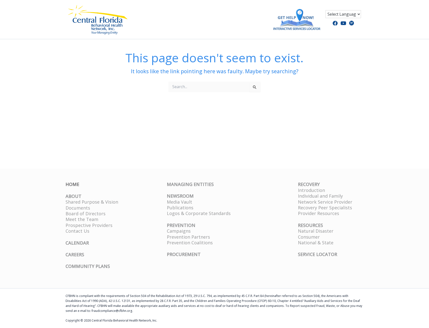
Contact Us (77, 231)
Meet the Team (82, 219)
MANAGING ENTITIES (190, 184)
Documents (78, 208)
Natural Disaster (315, 231)
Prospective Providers (89, 225)
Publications (180, 208)
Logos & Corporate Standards (199, 213)
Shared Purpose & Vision (92, 202)
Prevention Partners (188, 237)
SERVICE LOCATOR (317, 254)
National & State (315, 243)
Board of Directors (86, 214)
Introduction (311, 190)
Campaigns (179, 231)
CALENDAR (77, 243)
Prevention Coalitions (190, 243)
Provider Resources (318, 213)
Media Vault (179, 202)
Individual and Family (320, 196)
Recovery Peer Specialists (325, 208)
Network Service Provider (325, 202)
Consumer (309, 237)
